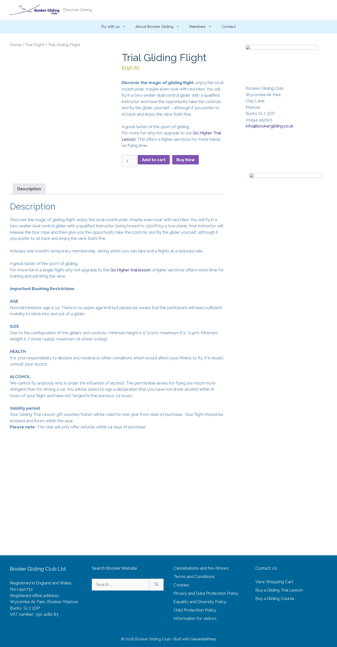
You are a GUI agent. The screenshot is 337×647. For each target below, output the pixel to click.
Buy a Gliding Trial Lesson (279, 590)
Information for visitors (195, 618)
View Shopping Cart (274, 581)
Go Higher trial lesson (130, 269)
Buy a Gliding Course (274, 598)
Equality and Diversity (194, 601)
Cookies (181, 584)
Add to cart (154, 159)
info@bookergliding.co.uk (270, 125)
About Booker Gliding (154, 26)
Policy (220, 601)
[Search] (157, 585)
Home (15, 44)
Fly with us (110, 26)
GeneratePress (203, 639)
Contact (229, 26)
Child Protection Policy (194, 610)
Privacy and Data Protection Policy (205, 593)
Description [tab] (29, 188)
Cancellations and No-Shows (201, 568)
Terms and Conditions (194, 576)
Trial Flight (34, 44)
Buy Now (185, 159)
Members (197, 26)
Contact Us (266, 568)
